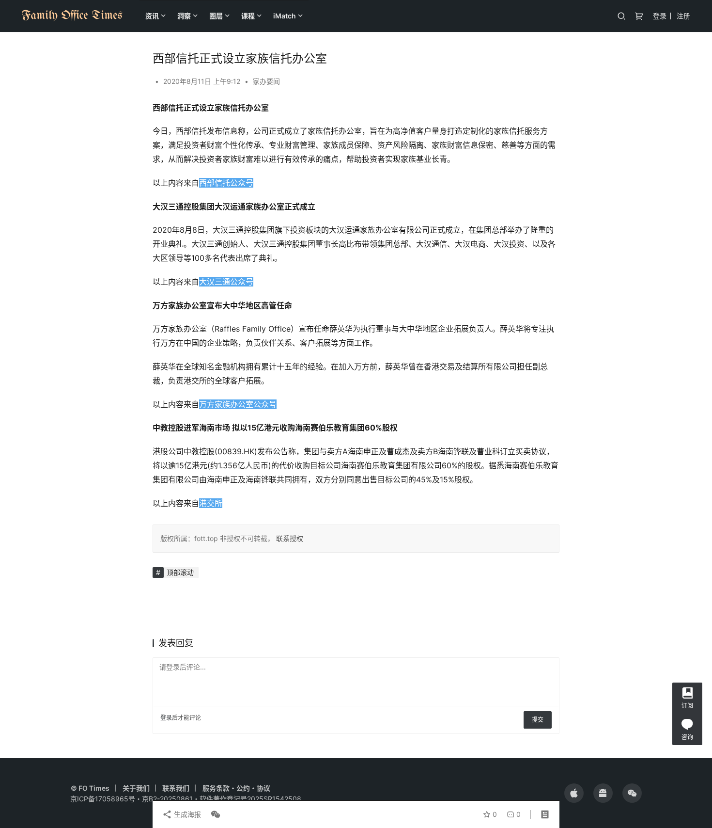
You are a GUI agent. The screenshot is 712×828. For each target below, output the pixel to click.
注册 (683, 16)
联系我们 (175, 788)
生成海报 (186, 814)
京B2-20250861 (167, 799)
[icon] (574, 793)
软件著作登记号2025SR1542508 (250, 799)
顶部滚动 (180, 572)
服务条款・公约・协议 (236, 788)
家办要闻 (266, 81)
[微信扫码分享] (213, 814)
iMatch (284, 16)
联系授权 (288, 538)
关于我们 (136, 788)
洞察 (184, 16)
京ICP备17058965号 (102, 799)
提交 (537, 719)
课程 (248, 16)
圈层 (216, 16)
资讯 (152, 16)
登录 (659, 16)
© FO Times (90, 788)
